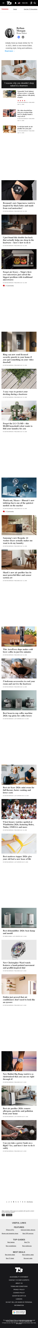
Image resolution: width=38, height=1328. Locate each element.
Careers (19, 1299)
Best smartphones (11, 1246)
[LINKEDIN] (19, 37)
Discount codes (28, 1258)
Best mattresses (27, 1246)
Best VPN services (28, 1233)
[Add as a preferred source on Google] (19, 1312)
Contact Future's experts (19, 1280)
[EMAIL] (23, 37)
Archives (30, 1202)
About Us (19, 1283)
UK (3, 1215)
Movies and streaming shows (10, 1233)
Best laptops (11, 1242)
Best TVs (27, 1242)
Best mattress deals (28, 1254)
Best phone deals (10, 1254)
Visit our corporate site (25, 1321)
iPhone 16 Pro (10, 1230)
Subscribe (25, 3)
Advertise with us (19, 1296)
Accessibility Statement (19, 1277)
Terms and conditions (19, 1286)
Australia (9, 1215)
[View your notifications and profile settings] (16, 3)
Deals (15, 9)
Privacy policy (19, 1289)
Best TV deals (10, 1258)
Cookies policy (19, 1292)
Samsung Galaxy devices (28, 1230)
